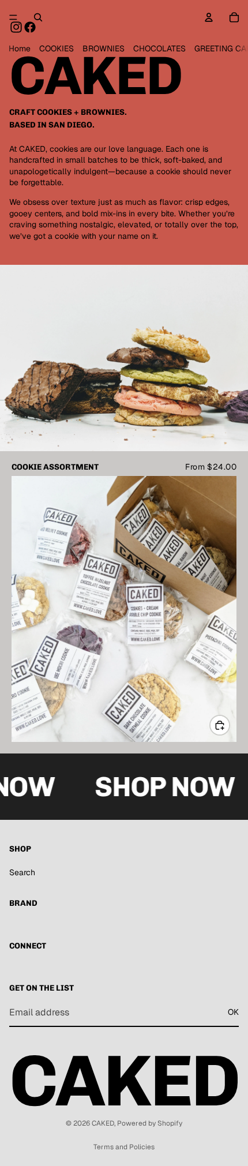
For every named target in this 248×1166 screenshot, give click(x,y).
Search (22, 872)
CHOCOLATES (159, 48)
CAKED (103, 1123)
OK (233, 1012)
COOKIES (56, 48)
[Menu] (13, 17)
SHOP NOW (160, 786)
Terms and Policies (124, 1147)
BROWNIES (103, 48)
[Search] (38, 17)
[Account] (208, 17)
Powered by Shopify (149, 1123)
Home (20, 48)
